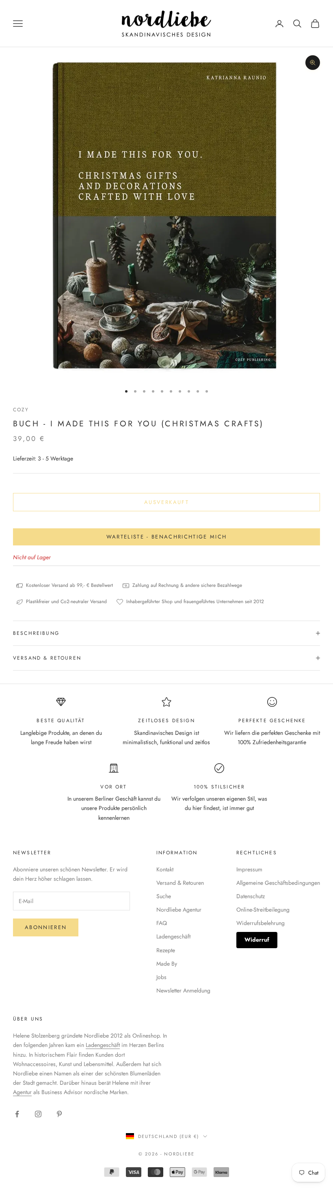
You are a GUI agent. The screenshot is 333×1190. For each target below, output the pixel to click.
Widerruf (256, 940)
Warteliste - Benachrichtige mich (166, 537)
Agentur (22, 1092)
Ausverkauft (166, 502)
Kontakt (164, 869)
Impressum (249, 869)
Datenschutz (250, 896)
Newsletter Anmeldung (183, 990)
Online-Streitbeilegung (263, 910)
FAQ (161, 923)
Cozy (21, 409)
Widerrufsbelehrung (260, 923)
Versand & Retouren (180, 883)
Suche (163, 896)
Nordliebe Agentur (178, 910)
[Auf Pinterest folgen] (59, 1114)
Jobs (161, 977)
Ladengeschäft (173, 936)
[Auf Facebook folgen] (17, 1114)
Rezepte (165, 950)
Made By (166, 964)
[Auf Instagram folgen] (38, 1114)
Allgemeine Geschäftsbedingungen (278, 883)
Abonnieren (46, 927)
